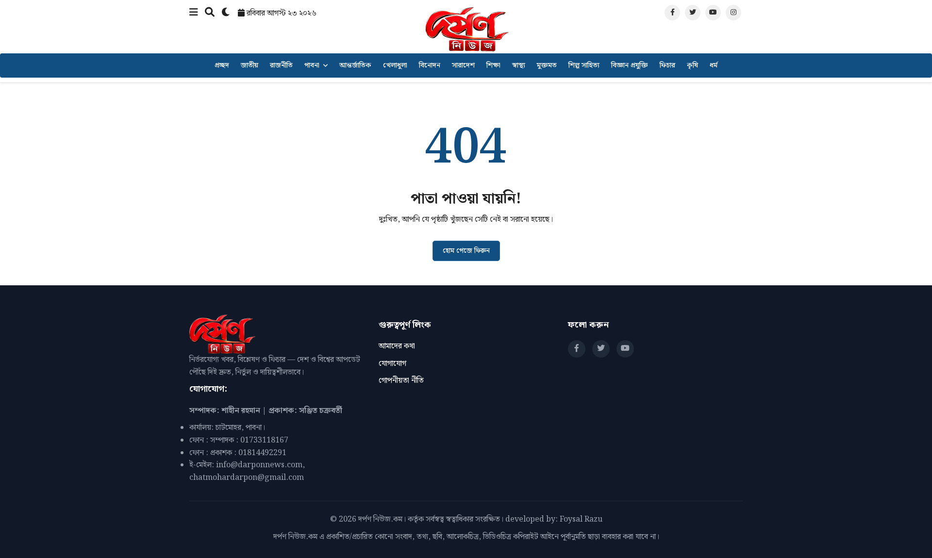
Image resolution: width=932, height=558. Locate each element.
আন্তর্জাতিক (355, 65)
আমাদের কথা (397, 346)
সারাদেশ (463, 65)
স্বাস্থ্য (518, 65)
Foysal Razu (581, 519)
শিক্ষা (493, 65)
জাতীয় (249, 65)
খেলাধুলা (395, 65)
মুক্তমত (547, 65)
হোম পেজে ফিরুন (466, 251)
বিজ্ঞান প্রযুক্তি (629, 65)
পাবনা (311, 65)
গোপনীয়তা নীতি (401, 381)
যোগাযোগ (392, 364)
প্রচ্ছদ (222, 65)
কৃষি (692, 65)
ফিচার (667, 65)
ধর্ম (713, 65)
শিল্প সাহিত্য (583, 65)
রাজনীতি (281, 65)
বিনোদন (429, 65)
